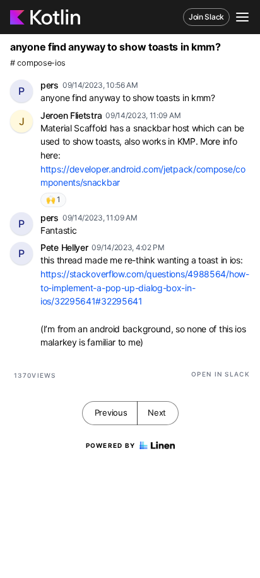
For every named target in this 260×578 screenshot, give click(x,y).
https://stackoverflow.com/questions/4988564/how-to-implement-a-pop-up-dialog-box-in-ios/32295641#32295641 (144, 287)
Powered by (111, 445)
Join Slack (206, 16)
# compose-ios (38, 63)
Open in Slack (220, 374)
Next (157, 412)
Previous (111, 412)
